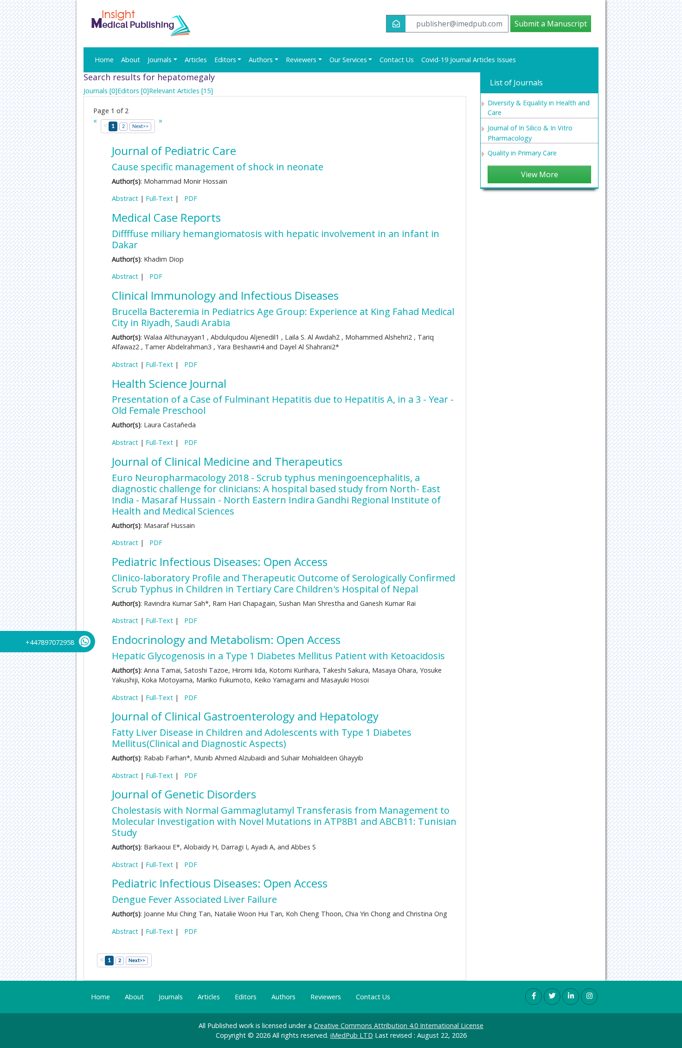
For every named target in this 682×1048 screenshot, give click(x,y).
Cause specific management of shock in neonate (217, 167)
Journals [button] (160, 59)
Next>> (140, 126)
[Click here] (533, 996)
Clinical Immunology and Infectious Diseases (225, 295)
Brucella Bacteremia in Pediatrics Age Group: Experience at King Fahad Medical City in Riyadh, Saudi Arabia (283, 317)
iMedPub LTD (351, 1035)
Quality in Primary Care (522, 152)
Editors (246, 996)
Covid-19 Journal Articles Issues (468, 59)
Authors (283, 996)
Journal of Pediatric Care (174, 150)
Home (104, 59)
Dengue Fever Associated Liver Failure (194, 899)
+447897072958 (50, 642)
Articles (196, 59)
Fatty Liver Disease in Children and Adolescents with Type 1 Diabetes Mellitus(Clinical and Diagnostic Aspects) (262, 738)
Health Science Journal (169, 383)
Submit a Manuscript (551, 24)
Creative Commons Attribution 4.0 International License (398, 1025)
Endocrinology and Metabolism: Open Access (226, 639)
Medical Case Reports (166, 217)
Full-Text (159, 198)
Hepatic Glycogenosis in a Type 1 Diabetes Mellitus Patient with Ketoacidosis (278, 655)
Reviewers (325, 996)
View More (539, 174)
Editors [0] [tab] (133, 90)
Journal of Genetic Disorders (184, 794)
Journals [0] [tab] (100, 90)
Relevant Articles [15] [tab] (181, 90)
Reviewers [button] (301, 59)
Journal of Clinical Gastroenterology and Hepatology (245, 716)
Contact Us (397, 59)
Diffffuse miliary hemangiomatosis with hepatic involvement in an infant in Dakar (275, 239)
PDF (188, 198)
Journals (171, 996)
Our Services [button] (348, 59)
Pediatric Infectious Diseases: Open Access (220, 561)
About (130, 59)
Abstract (125, 198)
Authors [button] (261, 59)
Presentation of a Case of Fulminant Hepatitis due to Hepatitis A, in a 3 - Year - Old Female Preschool (283, 405)
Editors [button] (225, 59)
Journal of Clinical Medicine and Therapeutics (227, 461)
